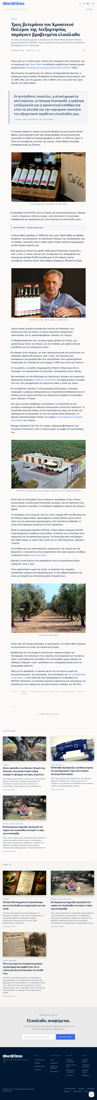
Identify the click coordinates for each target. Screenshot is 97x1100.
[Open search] (80, 4)
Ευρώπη (6, 899)
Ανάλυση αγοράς (85, 1060)
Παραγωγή (81, 691)
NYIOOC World (35, 691)
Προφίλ (14, 19)
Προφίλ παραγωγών (35, 227)
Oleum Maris (35, 64)
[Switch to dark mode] (84, 3)
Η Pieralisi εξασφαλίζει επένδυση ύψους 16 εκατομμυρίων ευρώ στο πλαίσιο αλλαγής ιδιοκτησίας (72, 771)
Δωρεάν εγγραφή (65, 1037)
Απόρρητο (67, 1091)
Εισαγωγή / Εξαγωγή (54, 1067)
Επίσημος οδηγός (85, 1071)
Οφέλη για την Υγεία (71, 1066)
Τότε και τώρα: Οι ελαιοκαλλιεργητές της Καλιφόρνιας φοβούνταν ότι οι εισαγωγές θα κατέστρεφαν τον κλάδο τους (23, 968)
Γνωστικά (38, 1069)
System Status (89, 1091)
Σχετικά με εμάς (70, 1088)
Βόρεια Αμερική (9, 960)
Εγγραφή (81, 1088)
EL (89, 3)
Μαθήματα (85, 1075)
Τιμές (52, 1060)
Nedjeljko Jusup (19, 50)
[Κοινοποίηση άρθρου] (84, 50)
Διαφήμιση (90, 1088)
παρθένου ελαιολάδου (45, 380)
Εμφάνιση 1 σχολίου (49, 714)
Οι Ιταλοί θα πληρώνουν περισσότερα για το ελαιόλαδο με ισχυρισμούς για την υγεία (24, 905)
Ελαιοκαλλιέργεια (68, 691)
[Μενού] (93, 4)
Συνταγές (69, 1075)
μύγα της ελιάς (38, 555)
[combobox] (44, 9)
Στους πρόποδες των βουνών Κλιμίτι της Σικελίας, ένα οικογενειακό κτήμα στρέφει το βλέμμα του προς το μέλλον (24, 771)
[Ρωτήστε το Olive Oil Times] (91, 1094)
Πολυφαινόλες (40, 1060)
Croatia (24, 691)
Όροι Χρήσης (77, 1091)
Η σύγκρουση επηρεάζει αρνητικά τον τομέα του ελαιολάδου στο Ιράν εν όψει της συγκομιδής (23, 830)
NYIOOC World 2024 (51, 691)
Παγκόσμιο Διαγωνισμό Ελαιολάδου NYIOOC (48, 67)
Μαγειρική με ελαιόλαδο (70, 1071)
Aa (38, 50)
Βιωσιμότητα (54, 1071)
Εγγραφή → (90, 9)
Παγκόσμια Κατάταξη (85, 1066)
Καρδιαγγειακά (40, 1066)
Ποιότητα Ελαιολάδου (70, 1060)
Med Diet (38, 1063)
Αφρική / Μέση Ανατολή (13, 823)
